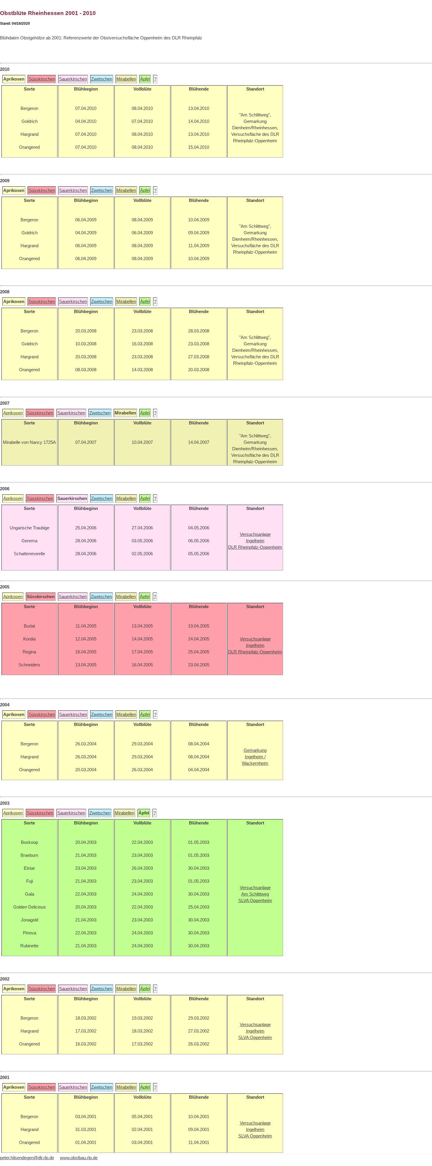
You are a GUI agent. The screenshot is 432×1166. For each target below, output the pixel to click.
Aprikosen (13, 413)
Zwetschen (101, 79)
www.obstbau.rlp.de (79, 1157)
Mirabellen (126, 79)
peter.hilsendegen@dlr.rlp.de (27, 1157)
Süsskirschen (42, 79)
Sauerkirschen (73, 79)
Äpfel (145, 79)
